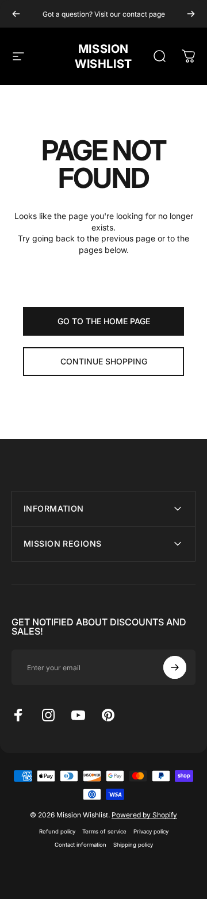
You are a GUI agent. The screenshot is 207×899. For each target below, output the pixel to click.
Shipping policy (133, 845)
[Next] (191, 14)
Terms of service (104, 831)
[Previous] (16, 14)
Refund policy (57, 831)
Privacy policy (150, 831)
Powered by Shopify (144, 814)
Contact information (80, 845)
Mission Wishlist (103, 56)
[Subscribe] (174, 667)
